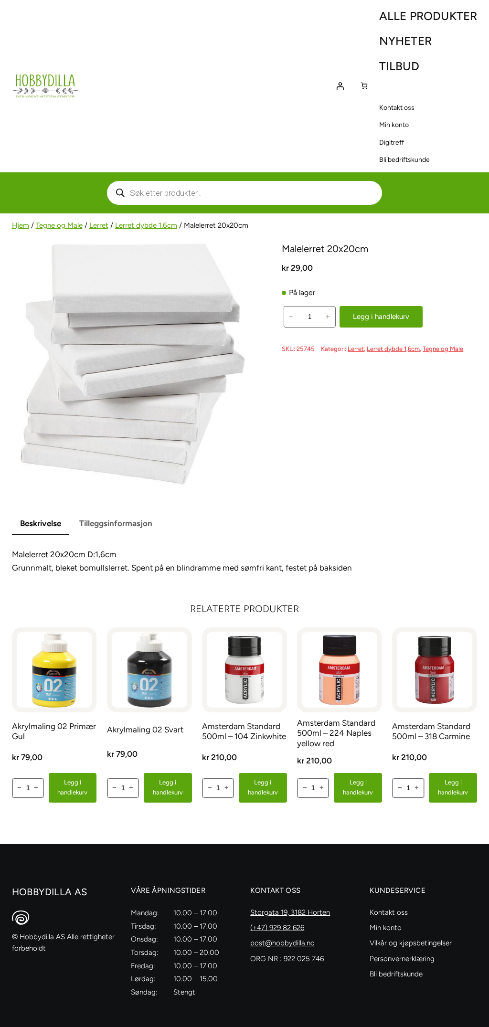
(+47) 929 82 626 (277, 927)
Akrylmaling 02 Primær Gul (54, 731)
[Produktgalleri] (133, 364)
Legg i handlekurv (381, 316)
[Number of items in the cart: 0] (364, 85)
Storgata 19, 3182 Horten (290, 912)
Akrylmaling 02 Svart (145, 729)
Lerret (98, 225)
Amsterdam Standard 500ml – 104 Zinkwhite (244, 731)
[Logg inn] (340, 86)
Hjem (20, 225)
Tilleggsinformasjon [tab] (115, 523)
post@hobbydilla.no (282, 943)
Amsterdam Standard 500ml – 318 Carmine (431, 731)
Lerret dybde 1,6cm (146, 225)
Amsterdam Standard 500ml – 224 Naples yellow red (336, 733)
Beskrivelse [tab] (40, 523)
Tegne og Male (59, 225)
